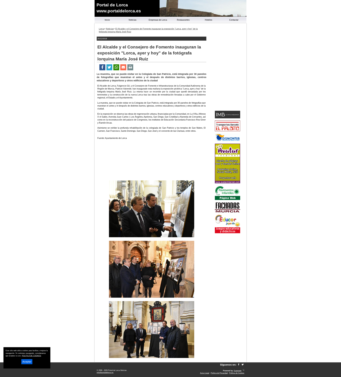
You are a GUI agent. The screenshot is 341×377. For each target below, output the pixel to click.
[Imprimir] (130, 67)
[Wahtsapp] (116, 67)
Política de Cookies (236, 373)
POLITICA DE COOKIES (31, 356)
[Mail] (123, 67)
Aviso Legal (204, 373)
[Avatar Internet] (227, 182)
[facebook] (238, 364)
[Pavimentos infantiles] (227, 199)
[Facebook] (102, 67)
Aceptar (26, 361)
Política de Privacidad (219, 373)
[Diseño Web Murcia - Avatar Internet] (243, 371)
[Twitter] (109, 67)
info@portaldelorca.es (105, 373)
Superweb (237, 371)
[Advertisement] (151, 160)
